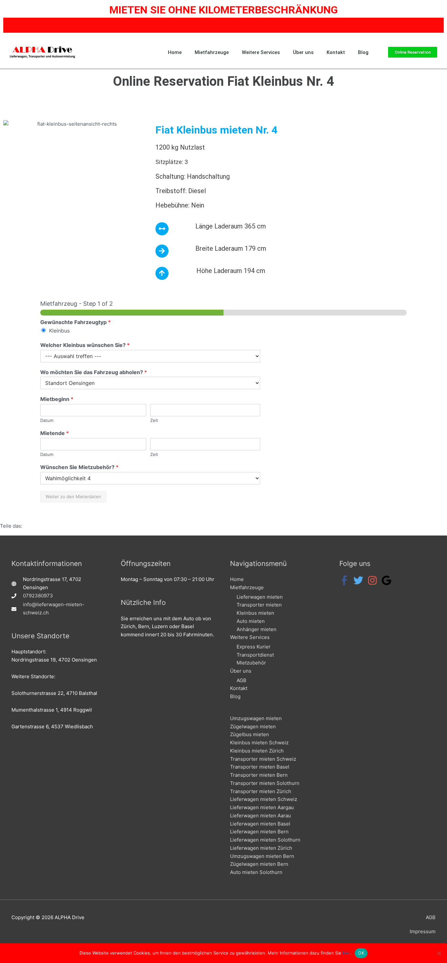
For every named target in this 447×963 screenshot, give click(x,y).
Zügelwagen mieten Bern (259, 864)
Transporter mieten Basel (259, 767)
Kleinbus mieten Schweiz (259, 742)
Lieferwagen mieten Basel (260, 824)
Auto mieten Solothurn (256, 872)
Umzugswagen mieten (256, 718)
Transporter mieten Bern (259, 775)
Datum (46, 420)
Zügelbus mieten (249, 734)
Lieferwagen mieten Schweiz (263, 799)
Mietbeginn (56, 399)
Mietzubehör (251, 663)
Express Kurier (254, 647)
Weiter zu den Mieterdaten (73, 496)
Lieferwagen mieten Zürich (261, 848)
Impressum (423, 931)
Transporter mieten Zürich (260, 791)
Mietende (54, 433)
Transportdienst (255, 655)
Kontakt (336, 52)
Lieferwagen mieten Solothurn (265, 840)
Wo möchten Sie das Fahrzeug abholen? (93, 372)
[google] (388, 580)
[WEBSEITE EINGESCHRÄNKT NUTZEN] (439, 953)
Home (175, 52)
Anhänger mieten (257, 629)
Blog (363, 52)
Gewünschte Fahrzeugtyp (75, 322)
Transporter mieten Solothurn (264, 783)
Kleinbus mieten (255, 613)
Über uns (303, 52)
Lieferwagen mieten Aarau (260, 815)
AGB (241, 680)
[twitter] (359, 580)
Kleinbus (59, 330)
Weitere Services (261, 52)
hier (346, 952)
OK (361, 952)
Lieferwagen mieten (260, 597)
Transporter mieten (259, 605)
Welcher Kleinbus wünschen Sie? (85, 345)
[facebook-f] (345, 580)
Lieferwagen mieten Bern (259, 831)
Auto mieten (251, 621)
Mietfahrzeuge (212, 52)
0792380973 (38, 595)
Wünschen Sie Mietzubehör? (79, 467)
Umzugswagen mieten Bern (262, 856)
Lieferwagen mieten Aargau (262, 807)
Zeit (154, 420)
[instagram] (373, 580)
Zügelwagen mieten (253, 726)
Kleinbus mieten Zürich (257, 751)
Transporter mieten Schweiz (263, 759)
